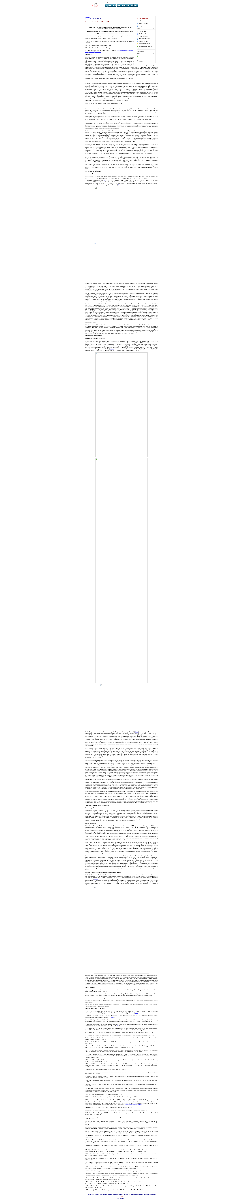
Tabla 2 (96, 879)
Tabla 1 (112, 349)
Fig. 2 (119, 185)
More (140, 56)
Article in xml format (144, 34)
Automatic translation (144, 43)
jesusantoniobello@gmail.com (125, 50)
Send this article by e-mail (145, 46)
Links (136, 1013)
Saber (87, 17)
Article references (143, 36)
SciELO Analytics (143, 23)
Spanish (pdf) (142, 31)
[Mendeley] (138, 56)
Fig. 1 (105, 180)
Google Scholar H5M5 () (146, 26)
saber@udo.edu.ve (121, 1198)
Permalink (141, 61)
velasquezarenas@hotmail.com (93, 52)
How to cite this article (145, 38)
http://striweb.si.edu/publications (133, 1104)
